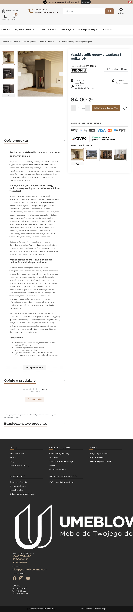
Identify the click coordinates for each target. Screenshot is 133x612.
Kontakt (13, 457)
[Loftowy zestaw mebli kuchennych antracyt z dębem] (91, 154)
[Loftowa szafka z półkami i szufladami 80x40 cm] (120, 155)
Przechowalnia (16, 490)
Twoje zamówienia (18, 482)
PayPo (52, 465)
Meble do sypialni (28, 42)
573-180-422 (20, 559)
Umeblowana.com (10, 42)
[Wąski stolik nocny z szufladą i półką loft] (77, 154)
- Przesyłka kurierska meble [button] (84, 88)
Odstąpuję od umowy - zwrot (23, 494)
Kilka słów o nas (17, 453)
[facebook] (14, 578)
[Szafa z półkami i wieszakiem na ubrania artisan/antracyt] (106, 155)
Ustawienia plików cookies (100, 461)
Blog (12, 461)
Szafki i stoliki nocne (47, 42)
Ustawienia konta (18, 486)
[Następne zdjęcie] (61, 74)
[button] (109, 11)
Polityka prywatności (98, 453)
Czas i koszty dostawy (59, 453)
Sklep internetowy (40, 609)
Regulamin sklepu (97, 457)
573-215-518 (19, 562)
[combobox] (82, 11)
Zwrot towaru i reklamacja (61, 461)
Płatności (53, 457)
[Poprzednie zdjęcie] (19, 74)
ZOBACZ (85, 2)
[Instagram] (21, 578)
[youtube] (28, 578)
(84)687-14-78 (21, 556)
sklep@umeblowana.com (29, 569)
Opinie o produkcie (57, 469)
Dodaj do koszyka (106, 108)
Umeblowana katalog (19, 465)
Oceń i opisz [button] (36, 399)
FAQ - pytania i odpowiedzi (61, 482)
